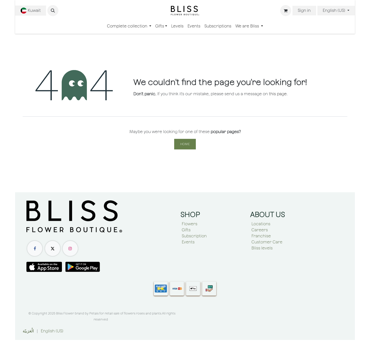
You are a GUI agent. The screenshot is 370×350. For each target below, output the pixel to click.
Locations (260, 223)
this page (278, 93)
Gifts (186, 230)
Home (185, 144)
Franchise (261, 236)
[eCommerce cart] (285, 10)
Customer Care (266, 242)
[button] (52, 10)
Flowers (189, 223)
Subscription (194, 236)
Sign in (304, 10)
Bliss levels (262, 248)
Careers (259, 230)
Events (188, 242)
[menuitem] (129, 26)
